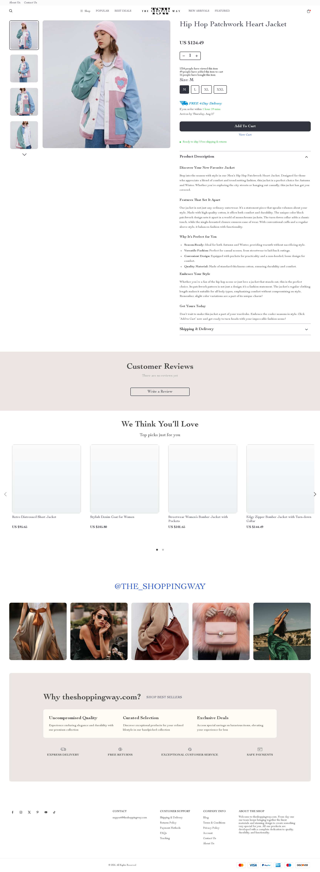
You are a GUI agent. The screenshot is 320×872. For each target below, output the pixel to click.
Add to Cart (245, 126)
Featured (222, 11)
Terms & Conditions (214, 823)
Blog (206, 817)
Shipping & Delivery (171, 817)
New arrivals (199, 11)
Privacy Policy (211, 828)
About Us (14, 2)
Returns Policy (168, 823)
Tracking (165, 838)
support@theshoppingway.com (130, 817)
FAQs (163, 833)
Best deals (123, 11)
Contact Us (30, 2)
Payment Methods (170, 828)
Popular (102, 11)
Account (208, 833)
